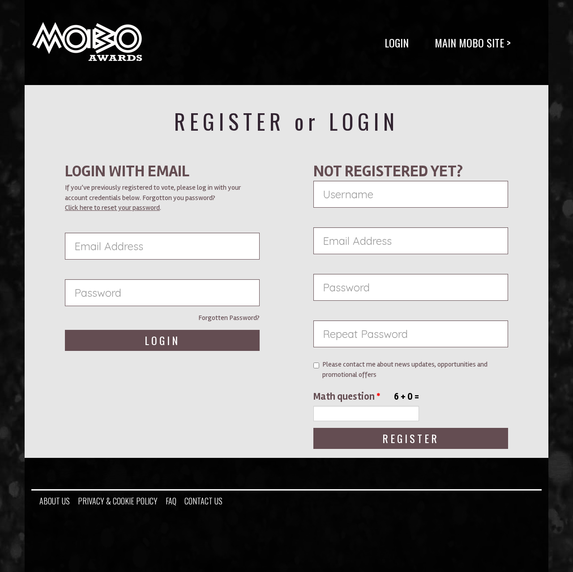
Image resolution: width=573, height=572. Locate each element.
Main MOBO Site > (473, 42)
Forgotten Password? (229, 317)
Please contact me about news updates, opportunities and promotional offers (404, 369)
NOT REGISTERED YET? (388, 171)
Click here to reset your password (112, 207)
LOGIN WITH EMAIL (127, 171)
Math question (347, 396)
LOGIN (397, 42)
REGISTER (410, 438)
